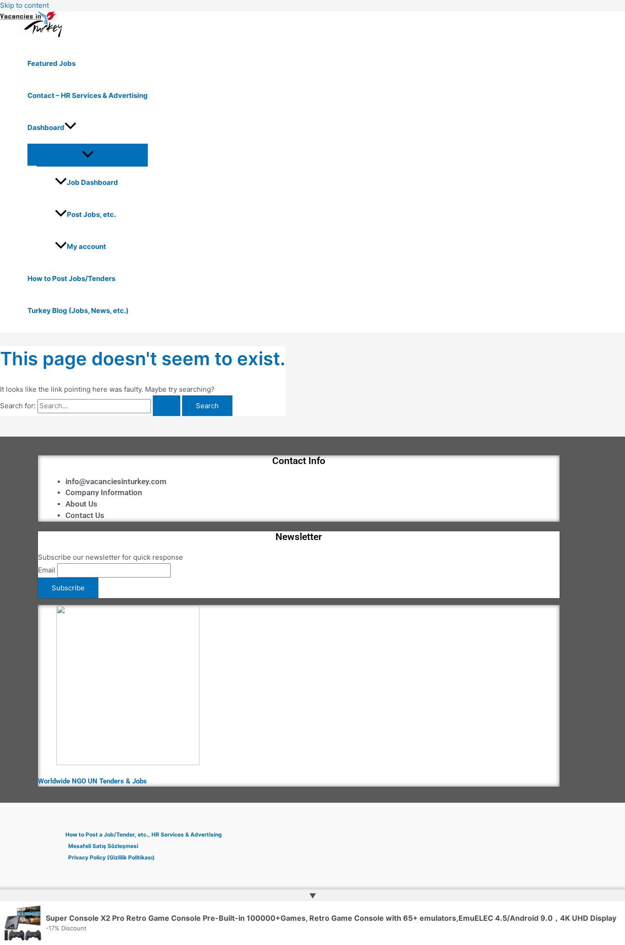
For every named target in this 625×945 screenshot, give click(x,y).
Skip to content (24, 5)
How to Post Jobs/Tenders (71, 278)
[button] (70, 128)
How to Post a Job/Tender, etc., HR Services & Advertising (143, 834)
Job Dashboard (92, 182)
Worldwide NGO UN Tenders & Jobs (92, 781)
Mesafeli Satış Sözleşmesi (103, 845)
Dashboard (46, 127)
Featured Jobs (51, 63)
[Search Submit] (166, 405)
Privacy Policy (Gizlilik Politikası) (111, 857)
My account (86, 246)
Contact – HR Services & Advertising (87, 95)
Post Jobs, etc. (91, 214)
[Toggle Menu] (87, 155)
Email (46, 570)
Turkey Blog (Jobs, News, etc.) (78, 310)
